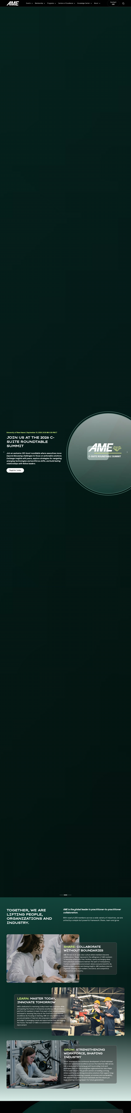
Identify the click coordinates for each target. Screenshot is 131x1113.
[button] (29, 3)
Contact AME (113, 3)
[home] (14, 3)
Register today (15, 470)
